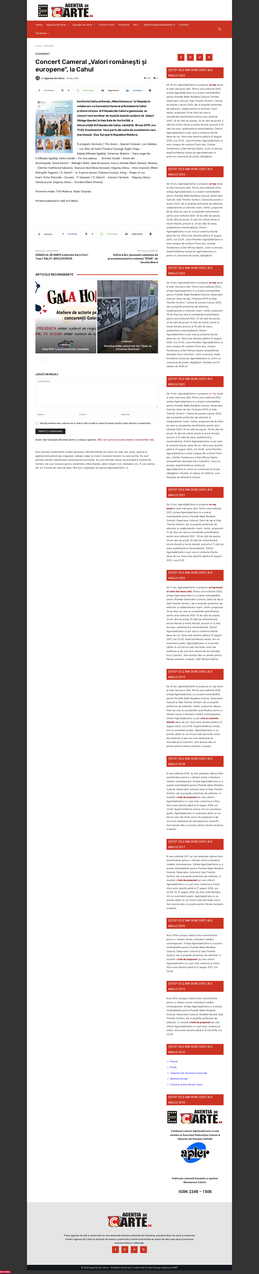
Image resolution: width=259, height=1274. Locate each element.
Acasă (38, 45)
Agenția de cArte (54, 78)
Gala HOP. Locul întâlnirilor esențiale (66, 349)
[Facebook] (181, 57)
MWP (175, 1267)
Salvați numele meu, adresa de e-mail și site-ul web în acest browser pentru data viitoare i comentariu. (95, 423)
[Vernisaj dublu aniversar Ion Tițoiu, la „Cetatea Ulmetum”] (127, 316)
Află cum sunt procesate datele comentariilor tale (125, 439)
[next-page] (43, 359)
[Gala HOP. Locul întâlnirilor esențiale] (65, 316)
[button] (219, 29)
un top (212, 84)
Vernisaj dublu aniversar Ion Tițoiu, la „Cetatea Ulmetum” (127, 347)
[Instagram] (190, 57)
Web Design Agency (159, 1267)
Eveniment (49, 45)
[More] (150, 90)
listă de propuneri (187, 797)
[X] (209, 57)
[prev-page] (37, 359)
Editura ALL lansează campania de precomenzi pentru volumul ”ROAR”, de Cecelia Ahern (133, 258)
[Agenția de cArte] (38, 78)
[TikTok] (199, 57)
